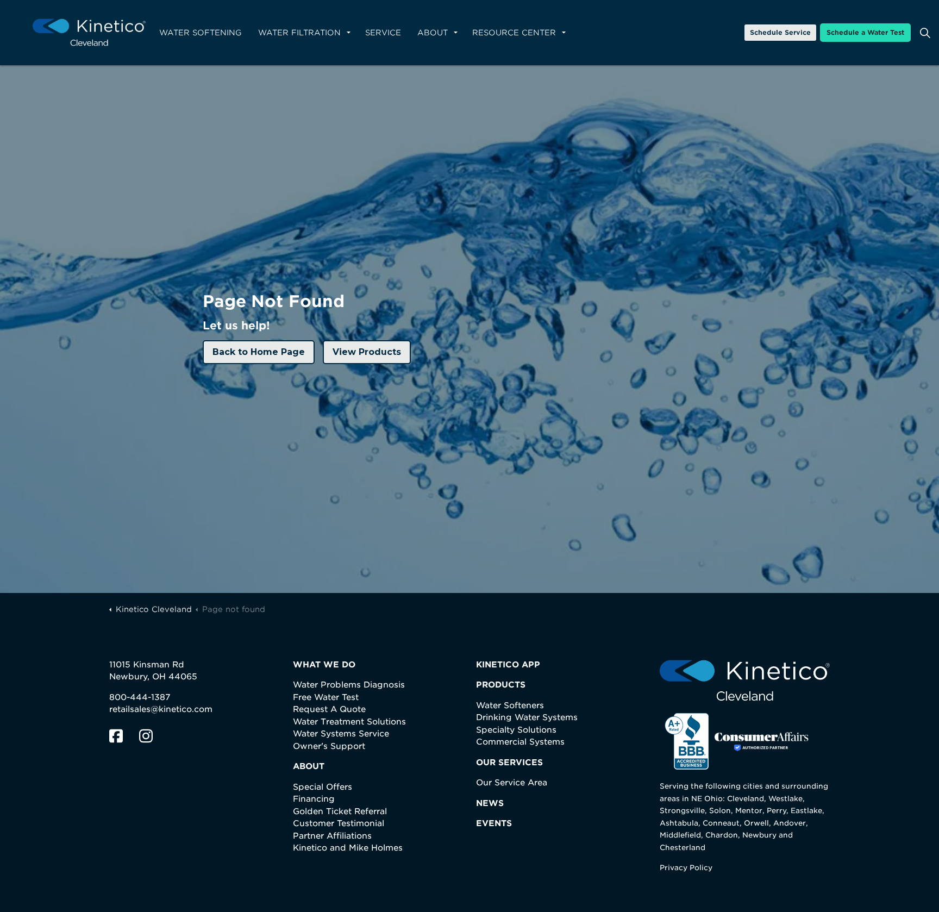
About (432, 32)
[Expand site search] (925, 32)
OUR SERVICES (509, 762)
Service (383, 32)
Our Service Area (511, 783)
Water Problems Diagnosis (349, 685)
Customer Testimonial (338, 823)
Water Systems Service (341, 734)
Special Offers (322, 787)
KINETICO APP (508, 665)
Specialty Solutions (516, 730)
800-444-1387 (139, 697)
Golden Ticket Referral (340, 811)
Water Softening (200, 32)
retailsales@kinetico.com (160, 709)
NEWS (490, 803)
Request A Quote (329, 709)
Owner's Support (329, 746)
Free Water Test (326, 697)
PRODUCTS (500, 685)
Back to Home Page (258, 352)
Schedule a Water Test (865, 32)
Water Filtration (299, 32)
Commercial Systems (520, 742)
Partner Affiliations (332, 836)
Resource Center (514, 32)
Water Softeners (510, 705)
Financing (314, 799)
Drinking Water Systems (527, 717)
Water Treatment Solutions (349, 722)
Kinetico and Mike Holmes (348, 848)
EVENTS (494, 823)
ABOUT (308, 766)
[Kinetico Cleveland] (89, 32)
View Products (367, 352)
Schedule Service (780, 32)
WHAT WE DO (324, 665)
